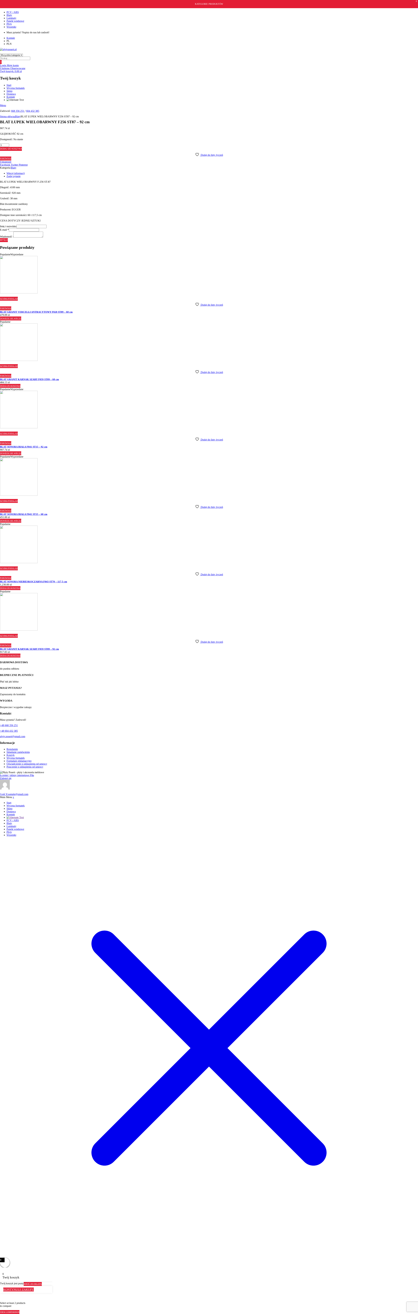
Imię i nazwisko (8, 226)
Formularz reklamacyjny (19, 761)
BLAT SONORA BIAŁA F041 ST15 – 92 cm (23, 446)
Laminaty (11, 18)
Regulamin (12, 749)
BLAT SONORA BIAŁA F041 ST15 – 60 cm (23, 514)
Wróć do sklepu (33, 1284)
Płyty (9, 24)
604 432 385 (32, 111)
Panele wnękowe (15, 21)
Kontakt (11, 96)
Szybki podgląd (9, 298)
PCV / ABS (13, 12)
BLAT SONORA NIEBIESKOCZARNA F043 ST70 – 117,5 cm (33, 581)
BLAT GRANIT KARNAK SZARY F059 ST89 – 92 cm (29, 649)
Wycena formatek (16, 88)
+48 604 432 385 (9, 730)
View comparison (9, 1312)
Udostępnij (5, 161)
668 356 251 (18, 111)
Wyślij (4, 240)
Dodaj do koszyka (11, 149)
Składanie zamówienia (18, 752)
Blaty (9, 15)
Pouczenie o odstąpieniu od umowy (25, 766)
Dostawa (11, 94)
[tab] (212, 173)
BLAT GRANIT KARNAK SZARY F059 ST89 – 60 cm (29, 379)
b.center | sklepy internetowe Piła (17, 775)
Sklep (9, 91)
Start (9, 85)
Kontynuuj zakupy (18, 1289)
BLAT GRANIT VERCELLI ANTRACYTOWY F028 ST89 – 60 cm (36, 312)
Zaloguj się (5, 778)
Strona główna (7, 116)
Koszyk (11, 755)
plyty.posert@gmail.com (12, 736)
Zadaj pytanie (14, 176)
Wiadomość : (6, 236)
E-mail (4, 229)
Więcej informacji (16, 173)
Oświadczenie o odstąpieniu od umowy (27, 763)
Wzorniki (11, 26)
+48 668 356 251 (9, 725)
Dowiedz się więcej (10, 318)
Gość (14, 794)
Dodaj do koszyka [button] (10, 386)
